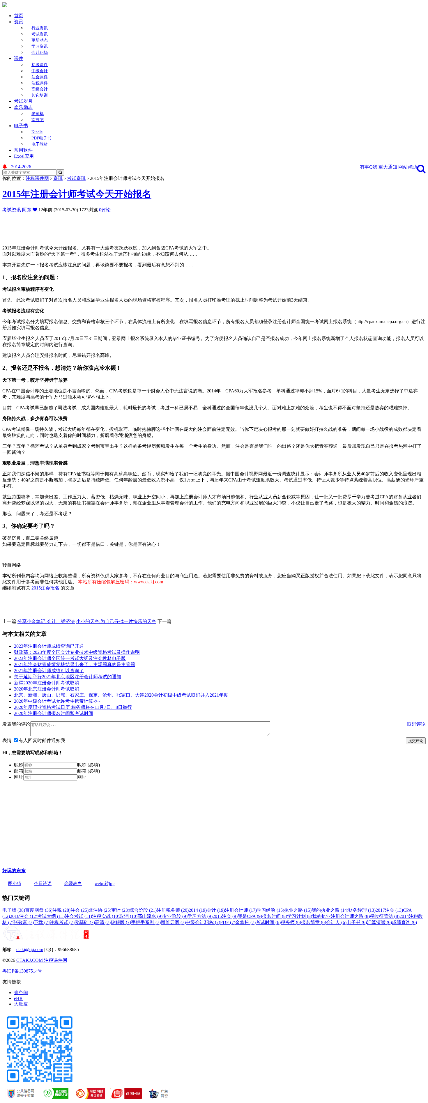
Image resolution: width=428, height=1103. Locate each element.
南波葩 (37, 120)
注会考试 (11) (78, 916)
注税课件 (39, 83)
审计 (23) (120, 910)
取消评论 (416, 724)
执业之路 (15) (298, 910)
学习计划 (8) (299, 916)
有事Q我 (369, 166)
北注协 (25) (100, 910)
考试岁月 (23, 101)
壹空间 (21, 992)
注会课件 (39, 77)
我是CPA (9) (250, 916)
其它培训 (39, 95)
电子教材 (39, 144)
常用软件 (23, 150)
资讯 (18, 21)
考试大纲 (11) (51, 916)
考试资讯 (39, 34)
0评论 (105, 209)
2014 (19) (198, 910)
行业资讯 (39, 28)
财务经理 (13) (362, 910)
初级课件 (39, 65)
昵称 (18, 764)
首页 (18, 15)
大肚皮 (21, 1003)
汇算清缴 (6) (379, 922)
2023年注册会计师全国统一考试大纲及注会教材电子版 (70, 658)
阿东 (26, 209)
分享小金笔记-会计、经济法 (46, 621)
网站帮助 (407, 166)
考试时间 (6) (268, 922)
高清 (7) (103, 922)
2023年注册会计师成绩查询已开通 (49, 646)
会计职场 (39, 52)
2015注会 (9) (225, 916)
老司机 (37, 113)
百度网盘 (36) (38, 910)
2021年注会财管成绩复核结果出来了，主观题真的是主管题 (74, 664)
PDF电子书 (41, 138)
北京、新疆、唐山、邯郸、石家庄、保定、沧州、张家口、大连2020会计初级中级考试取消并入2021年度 (121, 695)
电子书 (21, 125)
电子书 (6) (356, 922)
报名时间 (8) (274, 916)
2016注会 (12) (23, 916)
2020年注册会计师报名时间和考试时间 (53, 713)
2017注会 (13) (389, 910)
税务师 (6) (291, 922)
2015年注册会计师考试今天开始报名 (76, 194)
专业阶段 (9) (175, 916)
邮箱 (18, 771)
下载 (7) (41, 922)
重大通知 (388, 166)
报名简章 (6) (313, 922)
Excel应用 (24, 156)
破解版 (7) (121, 922)
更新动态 (39, 40)
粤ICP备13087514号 (22, 971)
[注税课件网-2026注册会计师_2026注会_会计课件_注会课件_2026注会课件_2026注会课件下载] (4, 5)
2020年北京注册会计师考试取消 (46, 688)
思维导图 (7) (173, 922)
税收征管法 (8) (384, 916)
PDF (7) (227, 922)
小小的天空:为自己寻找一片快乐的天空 (116, 621)
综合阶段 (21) (143, 910)
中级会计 (39, 71)
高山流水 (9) (149, 916)
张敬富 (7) (23, 922)
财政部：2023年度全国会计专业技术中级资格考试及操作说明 (77, 652)
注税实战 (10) (105, 916)
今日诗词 (43, 883)
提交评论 (415, 741)
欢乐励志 (23, 107)
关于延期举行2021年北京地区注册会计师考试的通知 (67, 676)
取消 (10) (128, 916)
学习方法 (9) (200, 916)
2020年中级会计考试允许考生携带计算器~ (57, 701)
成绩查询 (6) (404, 922)
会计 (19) (216, 910)
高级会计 (39, 89)
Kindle (37, 132)
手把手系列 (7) (146, 922)
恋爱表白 (73, 883)
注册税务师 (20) (173, 910)
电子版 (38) (13, 910)
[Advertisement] (143, 226)
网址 (18, 777)
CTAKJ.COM (30, 960)
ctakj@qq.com (29, 949)
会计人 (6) (336, 922)
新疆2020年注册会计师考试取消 (46, 682)
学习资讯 (39, 46)
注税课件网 (37, 178)
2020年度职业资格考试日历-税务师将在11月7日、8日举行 (73, 707)
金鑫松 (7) (245, 922)
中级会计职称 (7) (203, 922)
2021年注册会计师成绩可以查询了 (49, 670)
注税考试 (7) (62, 922)
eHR (18, 998)
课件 (18, 58)
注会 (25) (79, 910)
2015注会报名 (45, 587)
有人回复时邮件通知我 (42, 740)
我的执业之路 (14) (330, 910)
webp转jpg (105, 883)
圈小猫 (14, 883)
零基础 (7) (85, 922)
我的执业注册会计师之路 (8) (341, 916)
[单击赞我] (35, 209)
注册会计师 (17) (241, 910)
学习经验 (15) (270, 910)
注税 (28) (61, 910)
